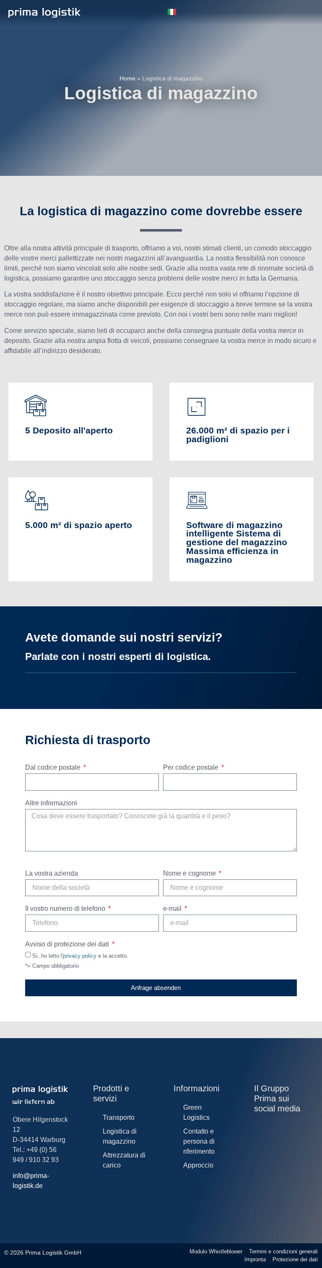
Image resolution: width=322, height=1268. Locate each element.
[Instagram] (258, 1127)
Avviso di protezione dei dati (68, 944)
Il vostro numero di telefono (66, 908)
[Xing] (292, 1135)
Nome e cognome (190, 873)
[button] (144, 13)
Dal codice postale (53, 767)
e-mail (173, 908)
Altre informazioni (51, 803)
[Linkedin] (275, 1127)
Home (127, 78)
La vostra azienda (51, 873)
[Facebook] (258, 1135)
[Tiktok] (275, 1135)
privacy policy (79, 956)
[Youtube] (292, 1127)
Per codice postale (191, 767)
